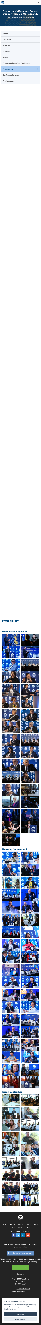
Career (13, 1227)
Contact (27, 1227)
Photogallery (8, 69)
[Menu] (38, 2)
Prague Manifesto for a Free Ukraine (16, 63)
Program (6, 45)
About (5, 34)
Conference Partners (11, 75)
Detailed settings (10, 1309)
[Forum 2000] (17, 2)
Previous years (8, 81)
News (4, 1224)
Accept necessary (20, 1319)
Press (20, 1227)
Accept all (20, 1314)
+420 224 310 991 (23, 1289)
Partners (28, 1224)
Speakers (6, 51)
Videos (5, 57)
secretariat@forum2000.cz (20, 1291)
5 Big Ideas (7, 39)
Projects (12, 1224)
